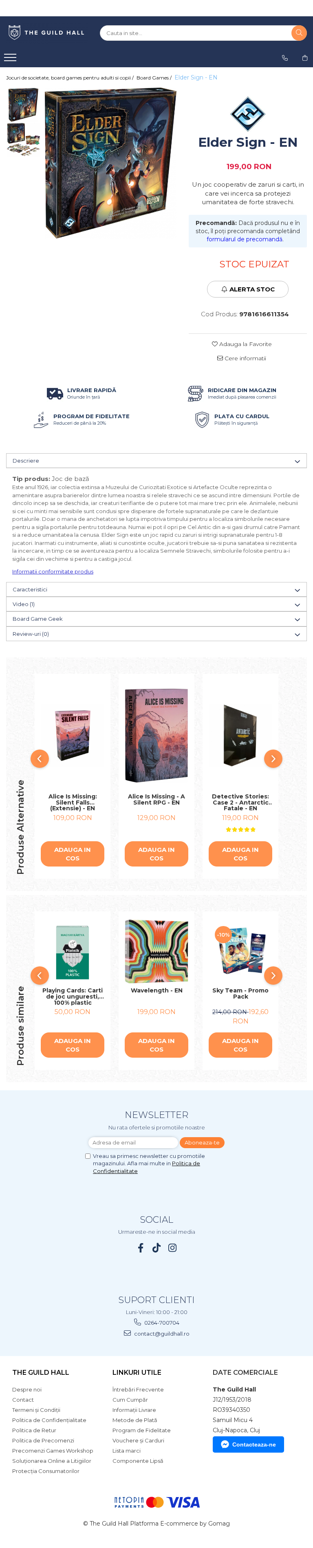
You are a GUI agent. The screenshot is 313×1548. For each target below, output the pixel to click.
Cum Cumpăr (130, 1399)
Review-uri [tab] (31, 634)
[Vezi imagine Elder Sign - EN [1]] (23, 140)
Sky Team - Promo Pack (240, 994)
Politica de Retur (34, 1430)
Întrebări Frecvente (138, 1389)
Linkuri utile (136, 1372)
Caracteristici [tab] (30, 589)
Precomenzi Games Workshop (52, 1450)
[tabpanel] (110, 163)
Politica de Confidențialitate (49, 1420)
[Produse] (11, 60)
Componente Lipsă (137, 1461)
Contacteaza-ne (254, 1444)
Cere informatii (244, 358)
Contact (23, 1399)
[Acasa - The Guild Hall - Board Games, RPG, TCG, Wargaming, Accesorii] (47, 33)
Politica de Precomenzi (43, 1440)
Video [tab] (24, 604)
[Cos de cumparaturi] (305, 58)
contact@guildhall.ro (161, 1333)
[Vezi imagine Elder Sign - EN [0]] (23, 105)
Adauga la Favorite (245, 344)
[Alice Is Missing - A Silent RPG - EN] (156, 735)
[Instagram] (172, 1248)
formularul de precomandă (244, 239)
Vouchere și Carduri (138, 1440)
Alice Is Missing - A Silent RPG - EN (156, 800)
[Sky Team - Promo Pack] (240, 951)
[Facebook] (141, 1248)
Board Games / (155, 78)
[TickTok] (157, 1248)
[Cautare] (299, 33)
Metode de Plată (134, 1420)
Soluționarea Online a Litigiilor (51, 1461)
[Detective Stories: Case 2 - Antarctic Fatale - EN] (240, 735)
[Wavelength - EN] (156, 951)
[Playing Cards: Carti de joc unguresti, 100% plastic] (72, 951)
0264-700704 (161, 1322)
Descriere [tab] (26, 460)
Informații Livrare (134, 1410)
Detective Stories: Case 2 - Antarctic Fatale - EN (240, 802)
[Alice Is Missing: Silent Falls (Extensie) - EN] (72, 735)
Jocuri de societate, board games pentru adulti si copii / (70, 78)
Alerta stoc (252, 289)
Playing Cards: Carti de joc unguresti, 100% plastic (72, 997)
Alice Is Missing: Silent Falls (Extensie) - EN (72, 802)
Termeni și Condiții (36, 1410)
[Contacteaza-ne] (284, 58)
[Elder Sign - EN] (110, 163)
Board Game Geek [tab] (38, 618)
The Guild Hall (40, 1372)
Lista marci (126, 1450)
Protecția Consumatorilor (45, 1471)
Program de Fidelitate (141, 1430)
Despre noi (27, 1389)
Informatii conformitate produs (52, 571)
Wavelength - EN (157, 991)
